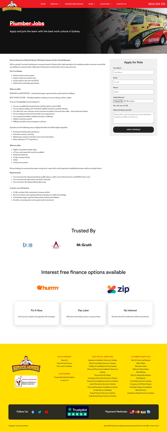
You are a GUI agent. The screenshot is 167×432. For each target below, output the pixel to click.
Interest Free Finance (74, 4)
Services (54, 4)
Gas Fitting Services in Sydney (141, 381)
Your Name (117, 68)
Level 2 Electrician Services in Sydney (103, 384)
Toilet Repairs (141, 378)
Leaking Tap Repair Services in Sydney (140, 393)
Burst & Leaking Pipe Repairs (141, 375)
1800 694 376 (156, 4)
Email (115, 78)
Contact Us (121, 4)
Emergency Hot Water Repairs (141, 384)
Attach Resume (119, 97)
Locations (105, 4)
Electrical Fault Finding (103, 375)
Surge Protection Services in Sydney (102, 393)
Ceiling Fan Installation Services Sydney (103, 366)
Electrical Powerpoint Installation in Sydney (103, 387)
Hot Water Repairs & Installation (141, 387)
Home (43, 4)
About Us (64, 360)
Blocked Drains (141, 390)
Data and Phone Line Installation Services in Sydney (102, 370)
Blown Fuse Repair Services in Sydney (102, 363)
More (90, 4)
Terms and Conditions (64, 366)
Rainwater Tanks (141, 366)
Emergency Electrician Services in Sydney (102, 378)
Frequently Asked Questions (64, 377)
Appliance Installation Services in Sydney (102, 360)
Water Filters (140, 363)
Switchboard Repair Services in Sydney (102, 396)
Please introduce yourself (122, 110)
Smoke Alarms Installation (102, 390)
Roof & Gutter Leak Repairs (141, 360)
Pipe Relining (140, 372)
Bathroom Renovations (141, 369)
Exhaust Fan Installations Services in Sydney (102, 381)
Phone (116, 87)
